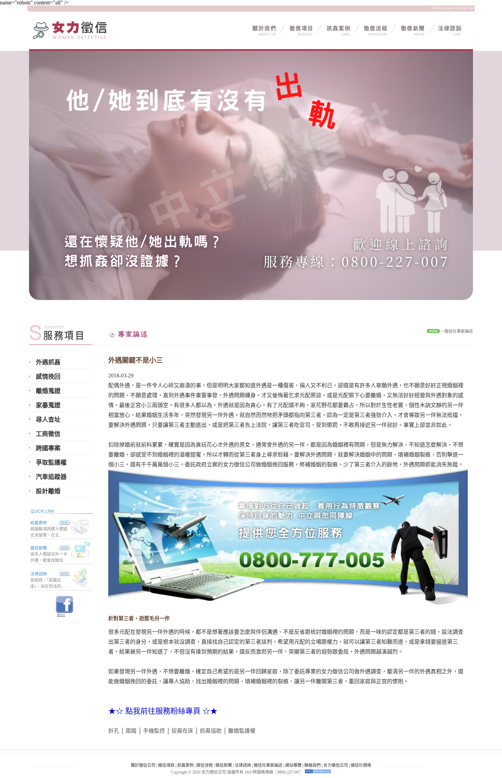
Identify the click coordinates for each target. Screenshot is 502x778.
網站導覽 (293, 765)
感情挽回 (48, 376)
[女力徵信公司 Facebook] (64, 611)
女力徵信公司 (335, 765)
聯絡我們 (312, 765)
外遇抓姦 (48, 362)
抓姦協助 (211, 731)
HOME (436, 8)
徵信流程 (204, 765)
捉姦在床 (182, 731)
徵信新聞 (38, 548)
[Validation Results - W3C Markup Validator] (318, 772)
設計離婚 (48, 491)
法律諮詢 (38, 574)
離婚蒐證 (48, 391)
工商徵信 (48, 434)
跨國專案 (48, 448)
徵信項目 (166, 765)
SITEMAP (448, 8)
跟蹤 (131, 731)
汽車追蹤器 (51, 477)
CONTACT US (464, 8)
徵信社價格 (361, 765)
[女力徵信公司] (78, 39)
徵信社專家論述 (458, 331)
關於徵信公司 (143, 765)
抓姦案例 (38, 523)
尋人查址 (48, 419)
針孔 (113, 731)
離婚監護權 (241, 731)
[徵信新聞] (58, 548)
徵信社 (61, 615)
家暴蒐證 (48, 405)
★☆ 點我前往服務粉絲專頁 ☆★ (163, 711)
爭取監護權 (51, 462)
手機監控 (154, 731)
